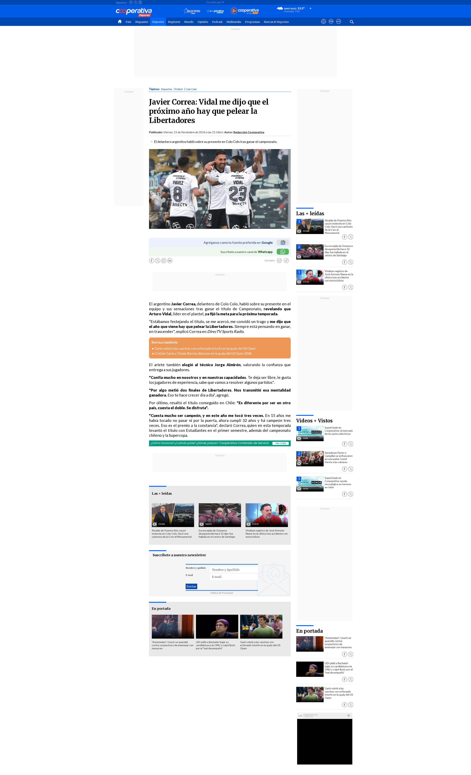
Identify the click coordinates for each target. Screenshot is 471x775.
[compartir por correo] (279, 260)
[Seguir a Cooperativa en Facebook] (131, 2)
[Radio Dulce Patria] (192, 11)
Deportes (158, 22)
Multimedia (233, 22)
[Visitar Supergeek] (338, 25)
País (128, 22)
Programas (252, 22)
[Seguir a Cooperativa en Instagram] (140, 2)
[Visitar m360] (331, 25)
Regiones (174, 22)
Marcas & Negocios (276, 22)
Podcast (217, 22)
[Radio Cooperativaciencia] (215, 11)
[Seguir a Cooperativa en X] (135, 2)
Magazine (141, 22)
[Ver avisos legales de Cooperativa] (323, 25)
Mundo (189, 22)
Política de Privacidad (221, 592)
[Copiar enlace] (286, 260)
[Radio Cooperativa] (245, 11)
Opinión (203, 22)
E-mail (189, 575)
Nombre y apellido (196, 568)
